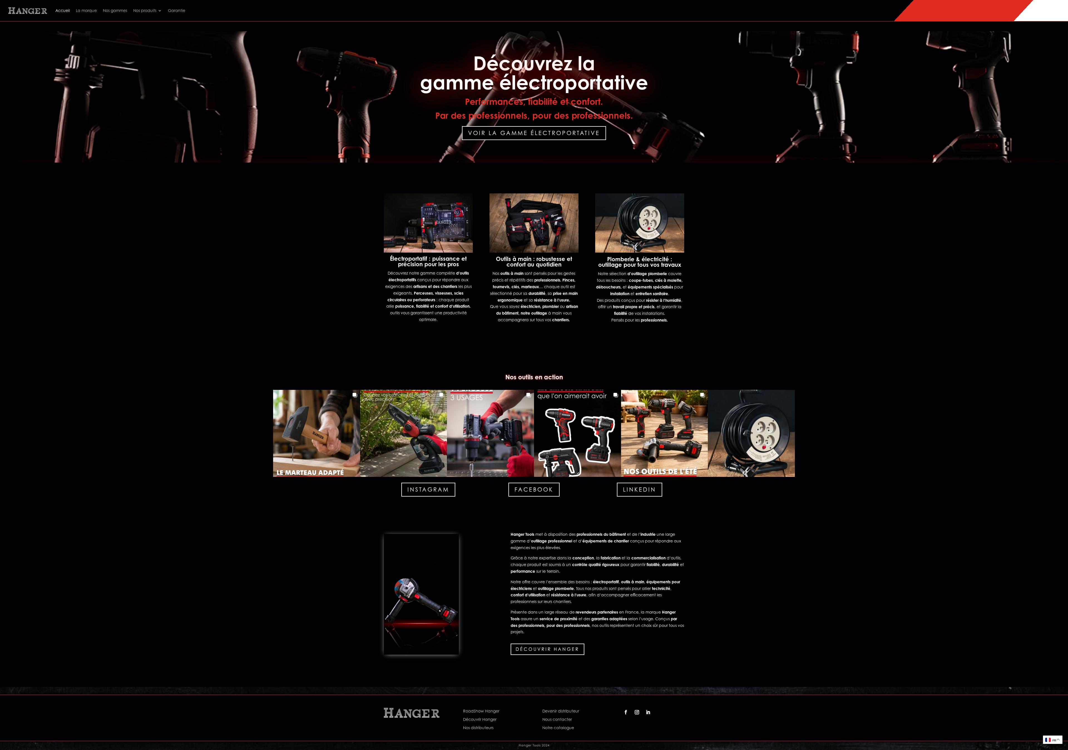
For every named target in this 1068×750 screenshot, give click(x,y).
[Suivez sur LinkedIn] (648, 712)
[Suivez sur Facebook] (625, 712)
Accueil (62, 10)
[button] (316, 433)
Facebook (534, 489)
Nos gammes (115, 10)
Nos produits (144, 10)
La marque (86, 10)
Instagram (428, 489)
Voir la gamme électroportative (534, 133)
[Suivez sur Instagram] (636, 712)
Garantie (176, 10)
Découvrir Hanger (547, 649)
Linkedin (639, 489)
